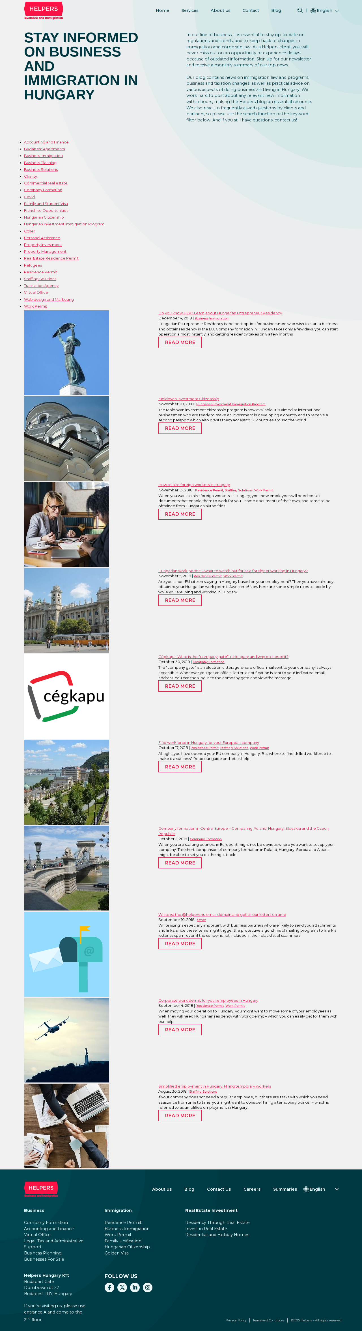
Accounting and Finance (46, 142)
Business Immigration (43, 155)
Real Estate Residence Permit (51, 258)
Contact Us (219, 1189)
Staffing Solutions (40, 278)
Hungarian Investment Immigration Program (64, 224)
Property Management (45, 251)
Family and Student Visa (46, 203)
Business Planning (40, 162)
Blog (276, 10)
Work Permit (35, 306)
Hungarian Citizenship (44, 217)
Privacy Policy (236, 1320)
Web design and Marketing (49, 299)
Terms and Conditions (269, 1320)
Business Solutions (41, 169)
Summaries (285, 1189)
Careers (252, 1189)
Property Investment (43, 244)
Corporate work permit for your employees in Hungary (208, 1000)
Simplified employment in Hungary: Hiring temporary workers (214, 1086)
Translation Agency (41, 285)
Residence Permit (40, 272)
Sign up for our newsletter (284, 59)
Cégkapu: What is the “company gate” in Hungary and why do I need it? (223, 656)
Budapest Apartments (44, 149)
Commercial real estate (46, 183)
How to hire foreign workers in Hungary (194, 484)
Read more (180, 342)
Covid (29, 197)
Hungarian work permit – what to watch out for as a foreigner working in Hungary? (233, 570)
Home (162, 10)
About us (220, 10)
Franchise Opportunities (46, 210)
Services (190, 10)
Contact (251, 10)
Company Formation (43, 190)
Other (29, 231)
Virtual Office (36, 292)
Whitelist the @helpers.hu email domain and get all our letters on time (222, 914)
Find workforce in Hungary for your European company (208, 742)
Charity (30, 176)
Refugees (33, 265)
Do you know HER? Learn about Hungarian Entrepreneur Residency (220, 313)
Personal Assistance (42, 238)
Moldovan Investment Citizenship (188, 399)
